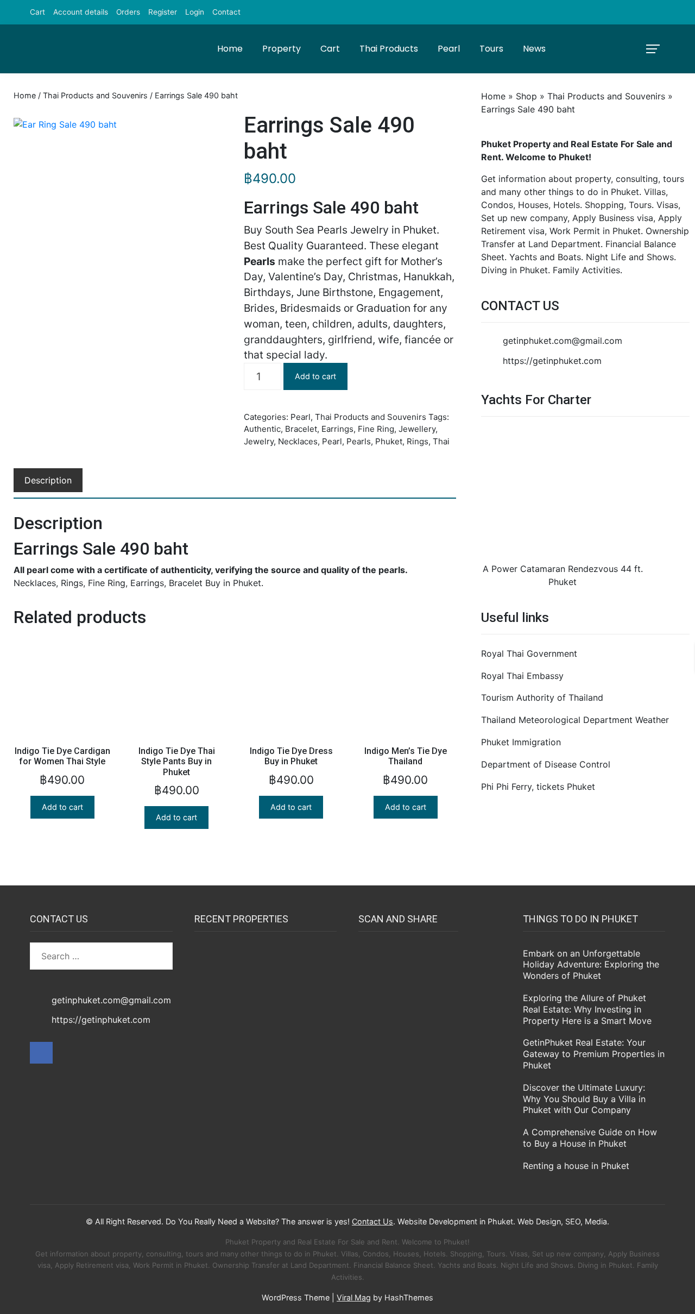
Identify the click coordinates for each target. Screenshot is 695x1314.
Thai (441, 441)
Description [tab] (48, 480)
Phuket (388, 441)
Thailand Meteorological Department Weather (575, 719)
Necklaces (298, 441)
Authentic (262, 429)
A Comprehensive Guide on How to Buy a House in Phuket (590, 1138)
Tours (491, 48)
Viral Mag (354, 1297)
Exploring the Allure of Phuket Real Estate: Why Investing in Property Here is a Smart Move (587, 1009)
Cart (37, 12)
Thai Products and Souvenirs (95, 95)
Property (281, 48)
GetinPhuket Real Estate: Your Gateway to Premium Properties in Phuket (594, 1054)
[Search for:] (101, 956)
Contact (226, 12)
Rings (417, 441)
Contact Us (372, 1221)
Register (162, 12)
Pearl (449, 48)
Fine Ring (376, 429)
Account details (80, 12)
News (534, 48)
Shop (526, 96)
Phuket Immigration (521, 742)
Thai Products (388, 48)
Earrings (337, 429)
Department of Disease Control (545, 764)
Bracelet (301, 429)
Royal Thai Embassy (522, 675)
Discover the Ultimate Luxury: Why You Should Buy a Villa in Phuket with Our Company (584, 1099)
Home (230, 48)
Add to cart (315, 376)
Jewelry (259, 441)
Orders (128, 12)
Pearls (358, 441)
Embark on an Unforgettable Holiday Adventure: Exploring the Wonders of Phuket (591, 965)
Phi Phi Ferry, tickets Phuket (538, 786)
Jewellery (417, 429)
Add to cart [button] (62, 807)
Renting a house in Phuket (576, 1165)
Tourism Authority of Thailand (542, 697)
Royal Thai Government (529, 653)
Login (194, 12)
